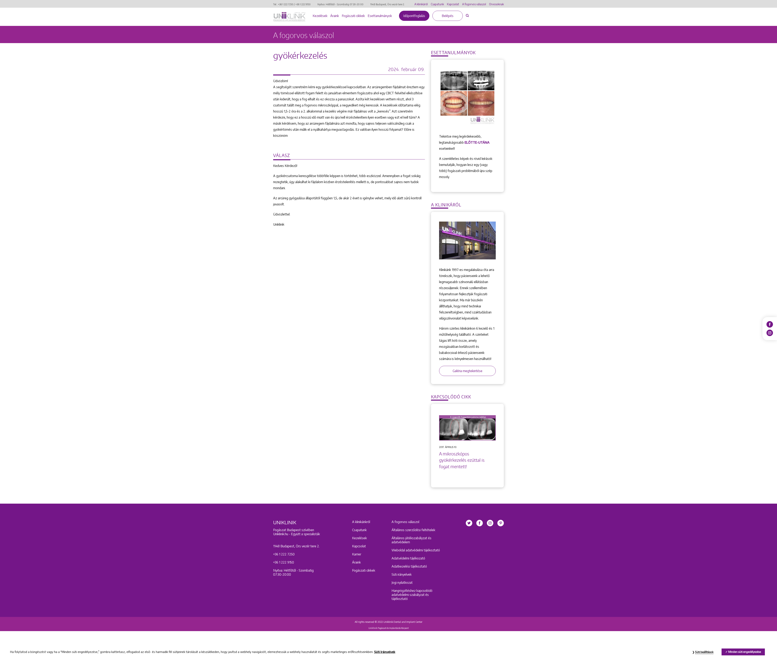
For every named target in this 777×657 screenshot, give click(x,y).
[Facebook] (769, 324)
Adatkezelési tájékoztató (409, 566)
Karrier (356, 554)
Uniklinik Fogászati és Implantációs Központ (388, 628)
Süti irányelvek (402, 574)
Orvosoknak (496, 4)
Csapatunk (437, 4)
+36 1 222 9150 (303, 4)
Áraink (334, 16)
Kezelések (320, 16)
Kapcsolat (453, 4)
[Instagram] (769, 333)
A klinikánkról (361, 522)
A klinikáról (421, 4)
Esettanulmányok (380, 16)
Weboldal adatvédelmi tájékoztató (416, 550)
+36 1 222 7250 (285, 4)
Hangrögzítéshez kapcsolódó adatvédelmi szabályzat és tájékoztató (412, 595)
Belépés (447, 16)
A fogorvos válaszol (474, 4)
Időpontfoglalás (414, 16)
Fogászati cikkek (353, 16)
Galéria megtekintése (467, 371)
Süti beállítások (704, 652)
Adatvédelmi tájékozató (408, 558)
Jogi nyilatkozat (402, 583)
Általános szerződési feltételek (413, 530)
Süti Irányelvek (384, 652)
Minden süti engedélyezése (744, 651)
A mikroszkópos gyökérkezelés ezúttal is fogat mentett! (462, 460)
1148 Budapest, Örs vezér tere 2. (387, 4)
